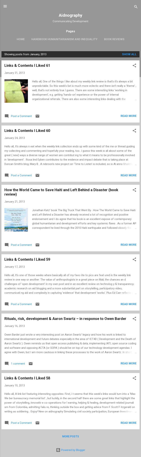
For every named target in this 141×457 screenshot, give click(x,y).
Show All (129, 54)
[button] (134, 66)
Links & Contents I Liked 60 (27, 130)
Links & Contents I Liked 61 (27, 65)
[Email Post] (37, 117)
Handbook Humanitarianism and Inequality (64, 39)
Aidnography (70, 15)
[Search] (136, 7)
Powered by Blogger (72, 450)
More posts (70, 436)
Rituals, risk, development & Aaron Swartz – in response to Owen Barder (65, 318)
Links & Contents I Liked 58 (27, 378)
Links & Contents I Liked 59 (27, 259)
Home (21, 39)
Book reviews (114, 39)
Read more (129, 116)
